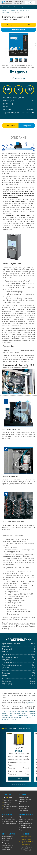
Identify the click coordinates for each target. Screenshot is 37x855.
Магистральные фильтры (25, 823)
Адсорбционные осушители (26, 819)
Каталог (10, 7)
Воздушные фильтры (7, 836)
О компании (17, 7)
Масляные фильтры (7, 838)
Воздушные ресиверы (24, 821)
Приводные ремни (7, 843)
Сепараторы (5, 841)
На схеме (6, 808)
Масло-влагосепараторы (25, 827)
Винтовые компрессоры (8, 819)
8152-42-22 (6, 2)
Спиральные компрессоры (9, 823)
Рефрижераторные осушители (26, 817)
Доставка (25, 7)
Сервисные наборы (7, 847)
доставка (30, 703)
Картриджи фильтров (24, 825)
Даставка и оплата (24, 806)
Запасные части (23, 801)
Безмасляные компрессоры (9, 821)
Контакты (32, 7)
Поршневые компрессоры (9, 817)
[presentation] (1, 44)
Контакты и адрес (23, 810)
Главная (4, 7)
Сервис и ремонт (23, 808)
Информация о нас (24, 804)
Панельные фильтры (7, 845)
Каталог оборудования (25, 799)
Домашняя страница (24, 797)
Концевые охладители (24, 830)
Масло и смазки (6, 849)
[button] (11, 60)
